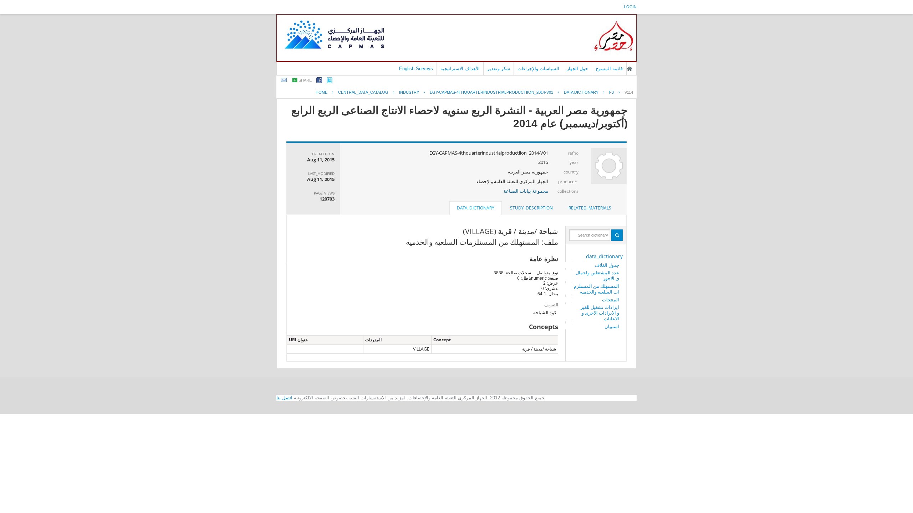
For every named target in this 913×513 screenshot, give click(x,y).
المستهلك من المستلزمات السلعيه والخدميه (596, 289)
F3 (611, 92)
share (305, 80)
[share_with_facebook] (319, 81)
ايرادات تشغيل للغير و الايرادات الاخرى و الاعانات (600, 312)
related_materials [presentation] (589, 208)
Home (321, 92)
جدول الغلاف (607, 265)
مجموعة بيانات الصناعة (526, 191)
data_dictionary (604, 256)
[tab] (590, 208)
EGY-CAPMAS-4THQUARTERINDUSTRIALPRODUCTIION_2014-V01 (491, 92)
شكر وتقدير (498, 68)
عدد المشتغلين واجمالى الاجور (597, 275)
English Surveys (416, 68)
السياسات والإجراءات (538, 68)
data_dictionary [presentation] (475, 208)
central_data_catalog (363, 92)
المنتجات (610, 299)
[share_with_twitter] (329, 81)
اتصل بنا (284, 397)
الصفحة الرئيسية (629, 69)
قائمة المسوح (609, 68)
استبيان (612, 326)
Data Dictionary (581, 92)
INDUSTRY (409, 92)
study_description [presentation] (531, 208)
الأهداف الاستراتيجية (460, 68)
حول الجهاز (577, 68)
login (630, 7)
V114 (628, 92)
